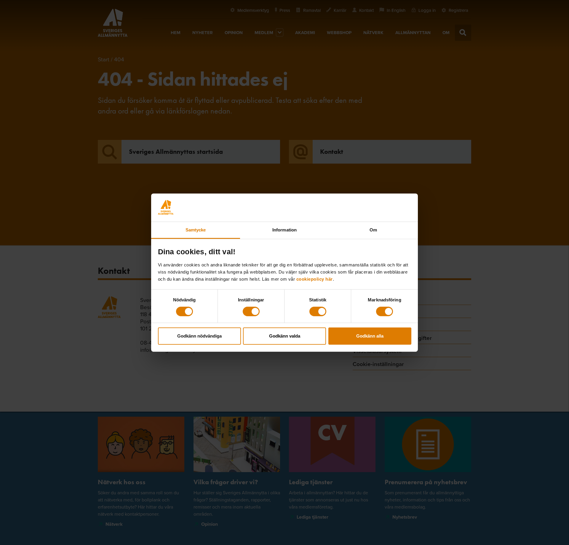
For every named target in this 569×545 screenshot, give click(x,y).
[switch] (251, 311)
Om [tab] (373, 229)
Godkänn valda (284, 335)
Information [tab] (284, 229)
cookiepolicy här (314, 278)
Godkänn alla (369, 335)
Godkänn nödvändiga (199, 335)
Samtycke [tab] (196, 229)
